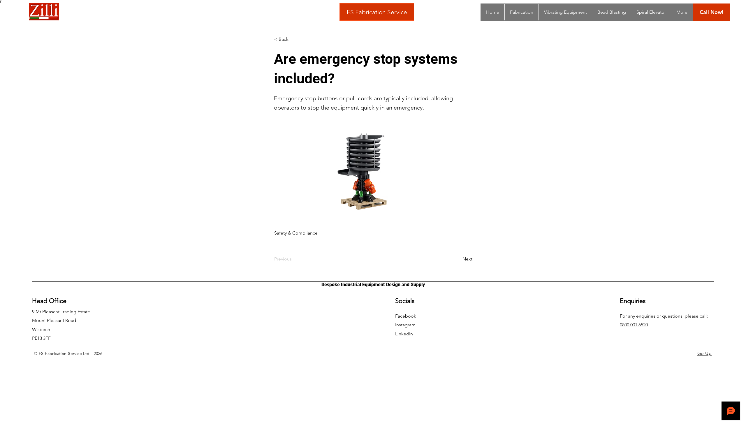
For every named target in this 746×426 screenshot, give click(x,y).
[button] (293, 39)
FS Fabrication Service (377, 12)
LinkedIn (404, 334)
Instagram (405, 325)
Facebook (405, 316)
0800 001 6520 (634, 325)
